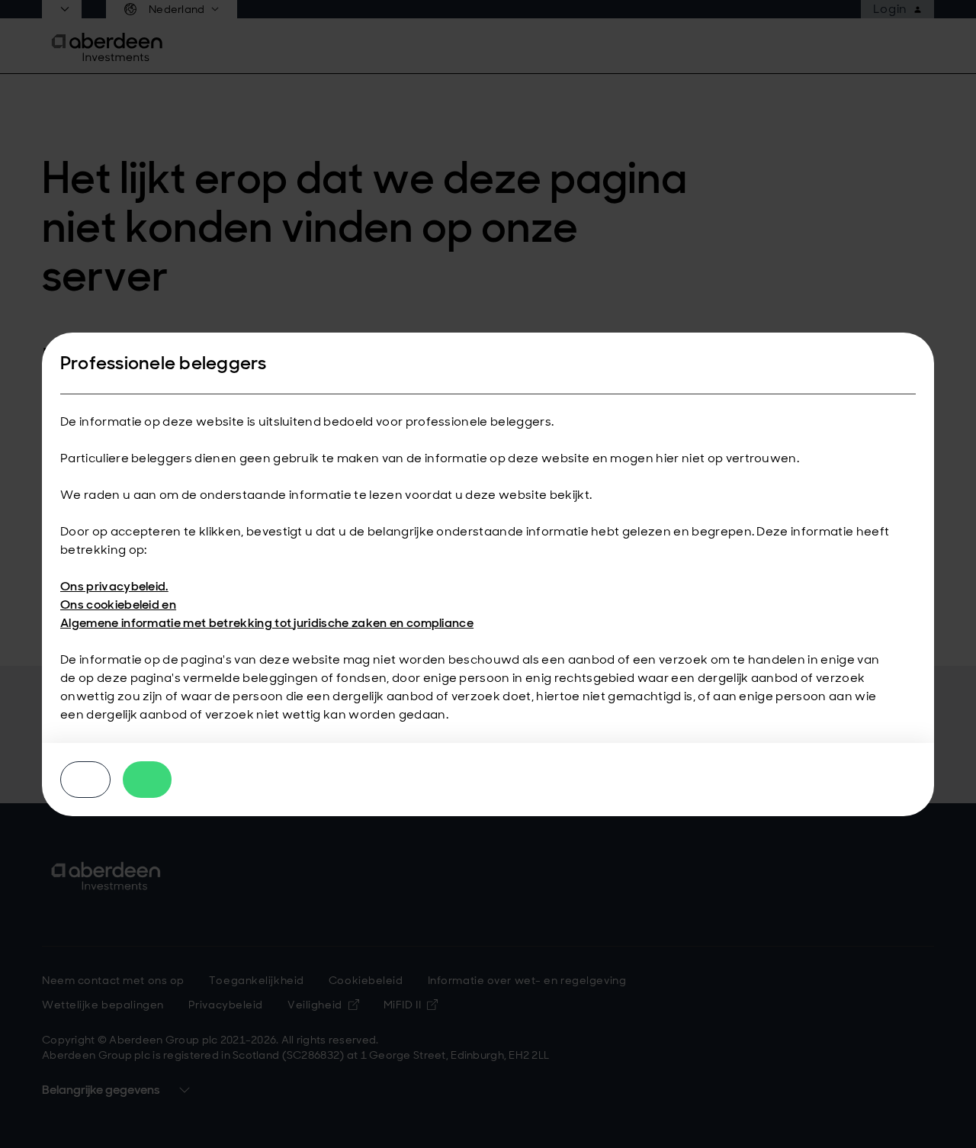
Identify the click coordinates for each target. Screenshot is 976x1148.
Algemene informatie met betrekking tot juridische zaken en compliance (267, 623)
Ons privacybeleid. (114, 586)
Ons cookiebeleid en (118, 605)
